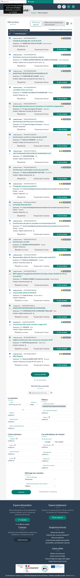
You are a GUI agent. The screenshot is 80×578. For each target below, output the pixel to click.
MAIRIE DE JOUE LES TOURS (32, 43)
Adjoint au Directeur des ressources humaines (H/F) (33, 340)
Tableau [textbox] (27, 486)
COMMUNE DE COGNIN (30, 76)
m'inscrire (23, 520)
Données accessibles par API (57, 575)
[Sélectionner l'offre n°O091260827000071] (9, 354)
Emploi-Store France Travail (58, 561)
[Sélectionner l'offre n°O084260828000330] (9, 119)
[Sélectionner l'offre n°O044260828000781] (9, 55)
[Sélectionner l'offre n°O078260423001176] (9, 184)
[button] (51, 393)
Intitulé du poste (20, 33)
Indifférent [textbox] (45, 454)
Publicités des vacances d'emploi (56, 535)
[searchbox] (23, 415)
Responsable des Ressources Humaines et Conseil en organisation (38, 106)
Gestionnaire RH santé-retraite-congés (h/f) (30, 324)
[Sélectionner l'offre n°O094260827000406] (9, 290)
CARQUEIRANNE (28, 156)
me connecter (58, 517)
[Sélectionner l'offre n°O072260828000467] (9, 87)
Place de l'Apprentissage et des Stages (57, 559)
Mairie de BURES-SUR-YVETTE (32, 359)
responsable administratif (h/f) (24, 293)
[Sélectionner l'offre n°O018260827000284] (9, 322)
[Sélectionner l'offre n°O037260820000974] (9, 38)
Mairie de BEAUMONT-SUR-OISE (33, 172)
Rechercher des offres (58, 532)
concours (6, 2)
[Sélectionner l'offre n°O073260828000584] (9, 71)
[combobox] (18, 404)
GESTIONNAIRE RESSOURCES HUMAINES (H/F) (32, 153)
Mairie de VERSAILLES (30, 260)
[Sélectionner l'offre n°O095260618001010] (9, 167)
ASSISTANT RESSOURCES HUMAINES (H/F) (30, 73)
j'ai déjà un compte (23, 524)
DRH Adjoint (18, 356)
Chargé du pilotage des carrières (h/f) (27, 41)
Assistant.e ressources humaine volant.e (28, 57)
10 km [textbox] (32, 404)
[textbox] (18, 404)
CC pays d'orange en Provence (32, 109)
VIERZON (25, 327)
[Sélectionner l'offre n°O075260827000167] (9, 337)
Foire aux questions (57, 537)
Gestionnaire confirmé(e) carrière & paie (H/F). (31, 170)
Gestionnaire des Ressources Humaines (28, 121)
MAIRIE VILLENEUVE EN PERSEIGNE (35, 92)
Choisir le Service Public (57, 556)
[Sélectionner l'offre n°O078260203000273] (9, 221)
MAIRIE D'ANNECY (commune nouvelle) (36, 279)
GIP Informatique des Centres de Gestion (36, 575)
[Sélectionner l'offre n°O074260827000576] (9, 271)
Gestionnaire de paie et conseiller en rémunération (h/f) (34, 223)
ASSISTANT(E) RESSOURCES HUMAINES (29, 308)
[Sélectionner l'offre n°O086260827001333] (9, 239)
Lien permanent (41, 380)
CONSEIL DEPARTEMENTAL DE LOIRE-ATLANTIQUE (40, 60)
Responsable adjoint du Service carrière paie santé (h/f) (34, 257)
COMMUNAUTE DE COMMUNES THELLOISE (37, 311)
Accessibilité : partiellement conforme (57, 543)
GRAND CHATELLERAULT (31, 244)
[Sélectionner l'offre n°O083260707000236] (9, 151)
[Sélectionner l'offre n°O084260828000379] (9, 104)
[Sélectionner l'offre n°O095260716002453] (9, 134)
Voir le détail (62, 49)
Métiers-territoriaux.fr (57, 553)
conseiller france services (23, 90)
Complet (47, 442)
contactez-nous (22, 540)
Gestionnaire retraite (21, 242)
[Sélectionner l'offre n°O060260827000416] (9, 306)
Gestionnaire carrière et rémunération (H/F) (30, 137)
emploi (32, 2)
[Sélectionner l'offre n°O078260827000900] (9, 255)
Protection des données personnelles (57, 540)
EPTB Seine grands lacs (30, 342)
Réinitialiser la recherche (49, 492)
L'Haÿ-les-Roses (27, 295)
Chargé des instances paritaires (25, 186)
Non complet (59, 442)
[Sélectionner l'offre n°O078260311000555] (9, 202)
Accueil (33, 13)
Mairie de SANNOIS (29, 140)
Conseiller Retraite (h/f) (22, 205)
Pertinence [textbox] (28, 479)
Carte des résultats (36, 24)
